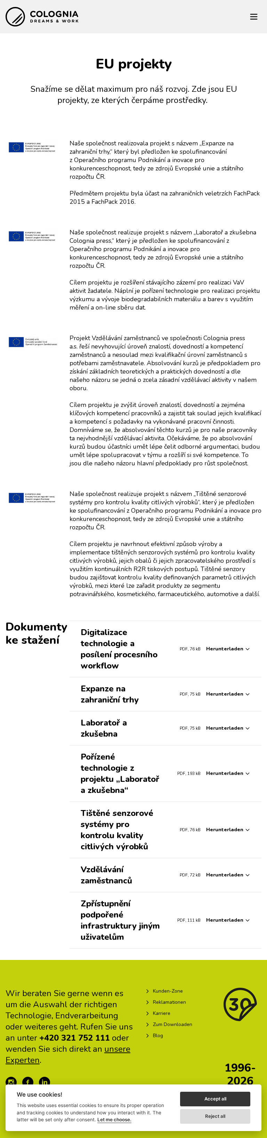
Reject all (215, 1116)
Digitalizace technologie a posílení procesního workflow (119, 649)
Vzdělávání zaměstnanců (106, 875)
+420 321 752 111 (74, 1037)
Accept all (215, 1098)
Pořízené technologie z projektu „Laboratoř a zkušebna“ (120, 773)
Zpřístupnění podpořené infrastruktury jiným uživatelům (120, 920)
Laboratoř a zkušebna (104, 728)
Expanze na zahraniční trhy (110, 694)
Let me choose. (114, 1119)
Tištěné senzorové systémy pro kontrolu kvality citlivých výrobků (117, 830)
